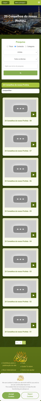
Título (11, 46)
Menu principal (20, 2)
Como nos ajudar (28, 370)
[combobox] (20, 52)
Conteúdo (20, 46)
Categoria (30, 46)
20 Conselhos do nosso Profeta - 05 (18, 211)
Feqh (23, 363)
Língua (5, 2)
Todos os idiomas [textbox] (20, 59)
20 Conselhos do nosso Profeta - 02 (18, 302)
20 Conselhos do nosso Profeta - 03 (18, 271)
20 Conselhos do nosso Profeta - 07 (18, 151)
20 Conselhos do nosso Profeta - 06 (18, 181)
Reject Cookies (30, 395)
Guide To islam (27, 366)
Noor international (9, 370)
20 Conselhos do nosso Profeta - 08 (18, 121)
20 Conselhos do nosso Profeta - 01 (18, 332)
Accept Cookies (11, 395)
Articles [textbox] (19, 52)
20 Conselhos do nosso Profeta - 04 (18, 241)
